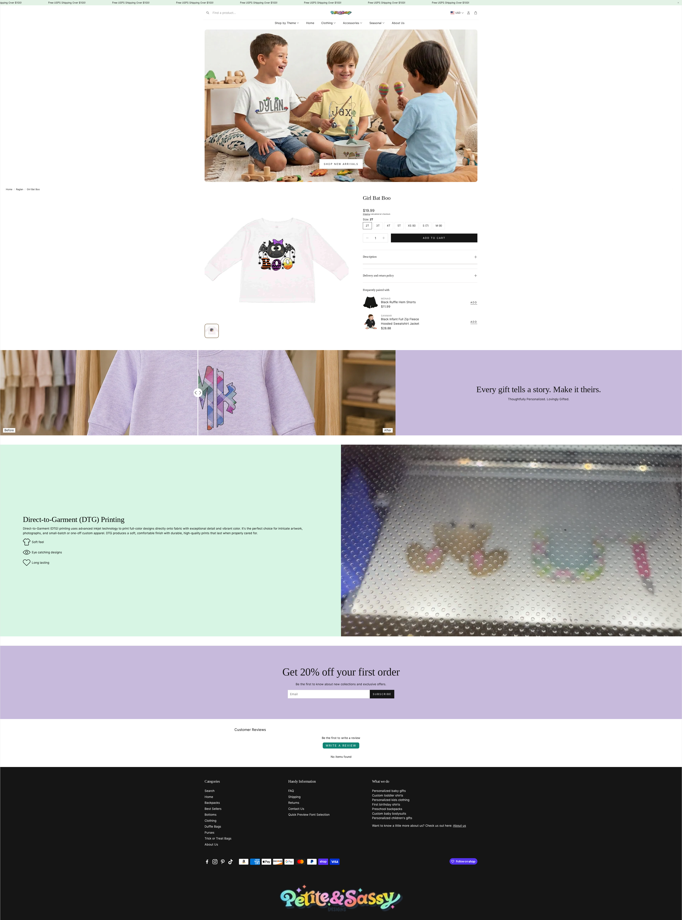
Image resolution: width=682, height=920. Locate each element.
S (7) (426, 225)
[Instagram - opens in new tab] (214, 861)
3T (378, 225)
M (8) (439, 225)
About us (459, 825)
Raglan (19, 189)
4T (388, 225)
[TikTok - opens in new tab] (230, 861)
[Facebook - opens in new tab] (207, 861)
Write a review (341, 745)
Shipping (366, 214)
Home (9, 189)
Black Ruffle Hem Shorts (398, 302)
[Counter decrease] (367, 238)
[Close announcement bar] (678, 2)
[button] (234, 13)
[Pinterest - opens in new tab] (222, 861)
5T (399, 225)
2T (367, 225)
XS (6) (412, 225)
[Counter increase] (383, 238)
